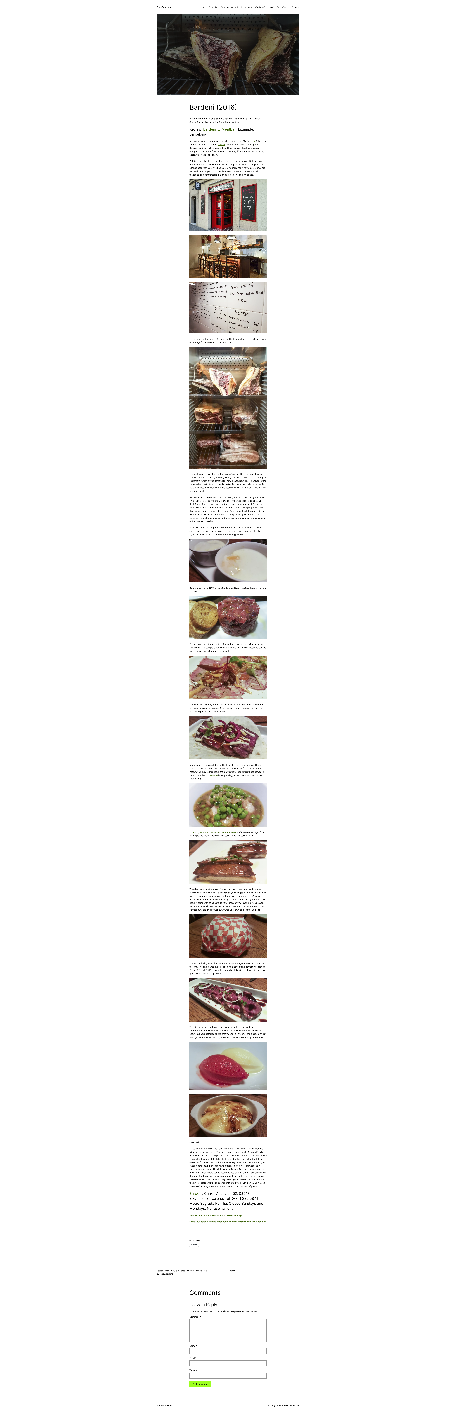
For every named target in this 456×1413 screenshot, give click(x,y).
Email (192, 1358)
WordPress (293, 1405)
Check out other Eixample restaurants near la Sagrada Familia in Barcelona (227, 1221)
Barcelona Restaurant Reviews (193, 1271)
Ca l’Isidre (213, 775)
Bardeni (195, 1193)
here (254, 141)
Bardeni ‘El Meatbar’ (219, 129)
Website (193, 1370)
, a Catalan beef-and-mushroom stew (212, 832)
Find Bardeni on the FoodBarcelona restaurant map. (215, 1215)
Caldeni (221, 144)
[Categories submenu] (251, 7)
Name (193, 1346)
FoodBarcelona (164, 7)
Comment (195, 1317)
